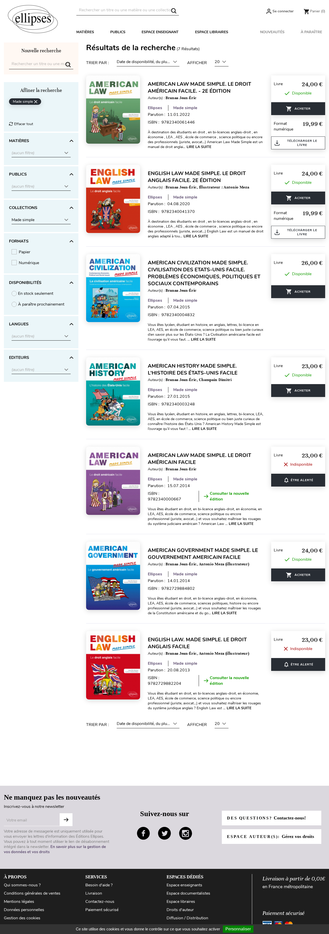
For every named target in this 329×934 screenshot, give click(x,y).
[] (173, 10)
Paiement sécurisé (101, 910)
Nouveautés (272, 32)
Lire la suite (199, 146)
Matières (85, 32)
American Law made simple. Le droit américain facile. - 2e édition (199, 87)
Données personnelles (24, 910)
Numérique (29, 263)
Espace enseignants (184, 885)
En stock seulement (35, 293)
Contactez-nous (99, 901)
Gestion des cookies (22, 918)
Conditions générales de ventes (32, 893)
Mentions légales (19, 901)
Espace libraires (211, 32)
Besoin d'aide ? (99, 885)
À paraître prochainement (41, 304)
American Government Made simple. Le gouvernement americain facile (203, 554)
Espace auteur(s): (270, 836)
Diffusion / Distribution (187, 918)
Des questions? (266, 817)
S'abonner (66, 819)
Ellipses (155, 108)
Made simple (185, 108)
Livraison (93, 893)
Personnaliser (238, 929)
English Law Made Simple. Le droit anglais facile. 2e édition (197, 177)
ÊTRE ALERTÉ (298, 480)
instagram (185, 833)
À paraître (311, 32)
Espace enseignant (160, 32)
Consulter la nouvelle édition (229, 496)
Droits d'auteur (180, 910)
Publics (117, 32)
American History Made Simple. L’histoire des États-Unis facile (192, 369)
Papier (24, 252)
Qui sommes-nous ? (22, 885)
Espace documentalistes (188, 893)
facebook (143, 833)
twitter (164, 833)
